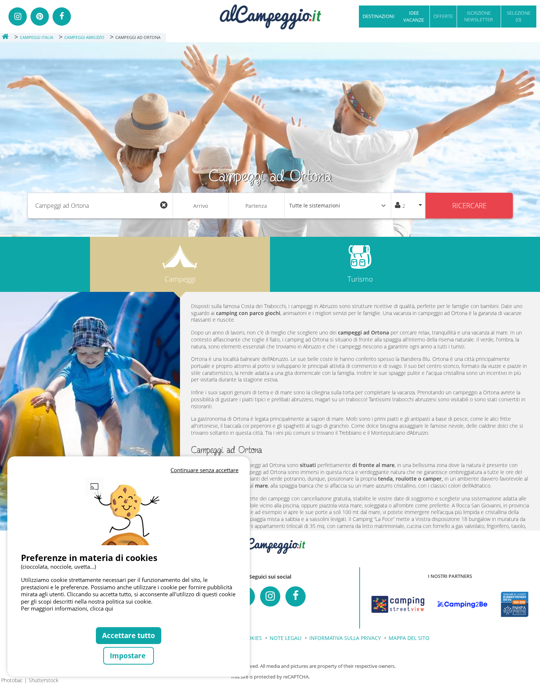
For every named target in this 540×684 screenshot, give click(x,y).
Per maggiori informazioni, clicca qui (67, 608)
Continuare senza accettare (204, 470)
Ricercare (469, 205)
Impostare (128, 655)
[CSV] (398, 604)
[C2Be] (462, 604)
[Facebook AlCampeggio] (295, 596)
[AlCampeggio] (270, 15)
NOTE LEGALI (286, 637)
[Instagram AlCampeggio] (270, 596)
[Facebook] (62, 16)
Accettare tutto (128, 635)
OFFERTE (443, 16)
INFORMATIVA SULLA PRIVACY (345, 637)
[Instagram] (17, 16)
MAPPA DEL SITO (409, 637)
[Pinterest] (39, 16)
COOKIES (251, 637)
